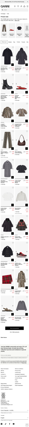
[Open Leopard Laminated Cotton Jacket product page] (7, 112)
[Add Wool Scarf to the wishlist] (13, 270)
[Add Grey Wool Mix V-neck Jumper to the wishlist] (27, 297)
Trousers (23, 42)
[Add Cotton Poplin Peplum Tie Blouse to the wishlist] (27, 160)
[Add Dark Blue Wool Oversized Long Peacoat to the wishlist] (13, 47)
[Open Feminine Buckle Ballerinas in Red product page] (21, 84)
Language (2, 415)
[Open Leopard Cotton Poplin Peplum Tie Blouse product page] (21, 112)
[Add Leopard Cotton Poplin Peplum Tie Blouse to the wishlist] (27, 104)
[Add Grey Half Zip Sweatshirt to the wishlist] (27, 188)
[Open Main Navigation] (27, 6)
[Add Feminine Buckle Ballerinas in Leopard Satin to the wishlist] (13, 297)
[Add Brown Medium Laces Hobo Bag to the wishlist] (27, 131)
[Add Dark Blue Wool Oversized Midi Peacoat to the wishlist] (13, 243)
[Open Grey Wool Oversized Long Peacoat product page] (7, 169)
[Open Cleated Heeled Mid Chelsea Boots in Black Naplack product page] (7, 84)
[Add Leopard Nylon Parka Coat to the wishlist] (27, 270)
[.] (14, 1)
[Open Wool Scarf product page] (7, 279)
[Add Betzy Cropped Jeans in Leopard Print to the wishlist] (13, 131)
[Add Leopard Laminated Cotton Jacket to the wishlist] (13, 104)
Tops (14, 42)
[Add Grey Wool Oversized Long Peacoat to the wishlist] (13, 160)
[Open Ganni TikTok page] (5, 424)
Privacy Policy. (24, 362)
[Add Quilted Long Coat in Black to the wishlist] (13, 216)
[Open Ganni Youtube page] (14, 424)
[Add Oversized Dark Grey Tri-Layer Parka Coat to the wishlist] (27, 47)
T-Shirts (18, 42)
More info (17, 20)
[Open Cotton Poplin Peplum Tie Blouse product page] (21, 169)
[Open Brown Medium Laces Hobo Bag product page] (21, 140)
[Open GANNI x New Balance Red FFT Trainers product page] (21, 251)
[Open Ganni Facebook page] (10, 424)
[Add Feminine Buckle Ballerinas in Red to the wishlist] (27, 75)
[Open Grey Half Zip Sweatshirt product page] (21, 196)
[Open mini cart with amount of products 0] (24, 6)
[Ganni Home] (5, 6)
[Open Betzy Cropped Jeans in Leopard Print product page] (7, 140)
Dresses (10, 42)
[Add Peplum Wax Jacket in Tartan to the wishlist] (27, 216)
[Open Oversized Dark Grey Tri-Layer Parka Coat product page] (21, 56)
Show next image (12, 56)
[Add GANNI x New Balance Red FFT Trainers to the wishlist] (27, 243)
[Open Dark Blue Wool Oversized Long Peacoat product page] (7, 56)
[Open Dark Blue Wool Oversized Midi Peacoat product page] (7, 251)
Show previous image (2, 56)
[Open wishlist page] (18, 6)
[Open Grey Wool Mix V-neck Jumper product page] (21, 306)
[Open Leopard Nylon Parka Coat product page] (21, 279)
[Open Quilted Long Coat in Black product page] (7, 225)
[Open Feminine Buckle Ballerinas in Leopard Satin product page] (7, 306)
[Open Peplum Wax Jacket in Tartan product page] (21, 225)
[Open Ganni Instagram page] (1, 424)
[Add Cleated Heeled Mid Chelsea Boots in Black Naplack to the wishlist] (13, 75)
